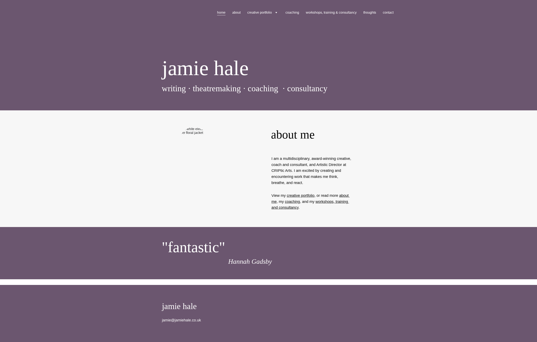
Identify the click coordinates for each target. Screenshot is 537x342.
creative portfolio (259, 12)
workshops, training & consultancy (331, 12)
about (236, 12)
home (221, 12)
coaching (292, 12)
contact (388, 12)
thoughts (369, 12)
